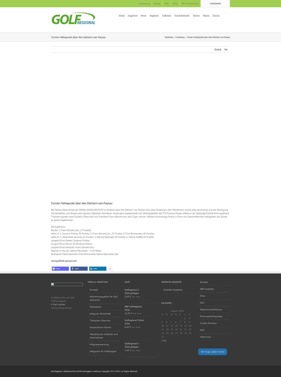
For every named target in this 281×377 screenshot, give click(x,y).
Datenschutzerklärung (211, 309)
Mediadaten (95, 306)
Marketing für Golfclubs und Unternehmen (104, 336)
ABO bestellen (207, 288)
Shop (202, 295)
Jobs (202, 302)
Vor (226, 49)
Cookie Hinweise (208, 323)
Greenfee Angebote (172, 289)
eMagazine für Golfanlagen (103, 351)
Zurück (217, 49)
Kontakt (204, 282)
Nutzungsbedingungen (211, 316)
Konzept (94, 289)
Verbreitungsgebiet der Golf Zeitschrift (103, 298)
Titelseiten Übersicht (100, 320)
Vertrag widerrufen (212, 351)
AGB (202, 329)
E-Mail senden (58, 304)
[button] (229, 15)
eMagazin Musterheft (100, 313)
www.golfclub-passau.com (64, 260)
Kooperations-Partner (100, 327)
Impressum (205, 336)
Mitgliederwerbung (99, 344)
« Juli (163, 340)
